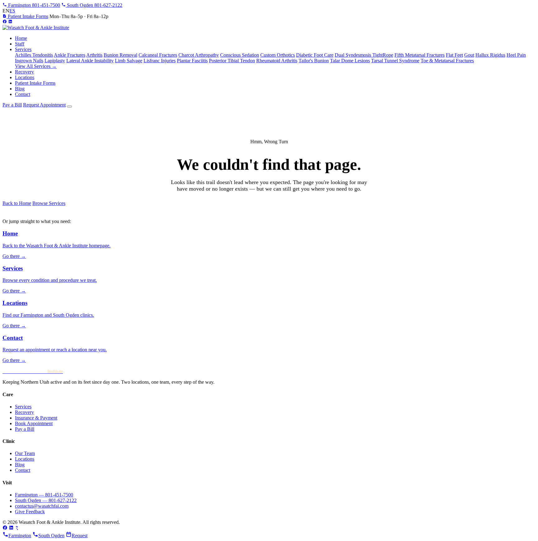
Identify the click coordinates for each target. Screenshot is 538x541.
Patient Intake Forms (27, 16)
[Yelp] (17, 528)
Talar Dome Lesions (350, 60)
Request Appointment (44, 104)
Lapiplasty (55, 60)
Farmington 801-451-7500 (33, 5)
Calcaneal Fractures (158, 55)
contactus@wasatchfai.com (41, 506)
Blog (20, 88)
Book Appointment (34, 423)
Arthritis (94, 55)
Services (23, 49)
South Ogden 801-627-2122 (94, 5)
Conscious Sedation (239, 55)
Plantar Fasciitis (192, 60)
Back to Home (16, 203)
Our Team (25, 453)
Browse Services (48, 203)
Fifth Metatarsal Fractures (419, 55)
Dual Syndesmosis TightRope (364, 55)
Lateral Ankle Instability (90, 60)
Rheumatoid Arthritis (276, 60)
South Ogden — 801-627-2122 (46, 500)
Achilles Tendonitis (34, 55)
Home (21, 38)
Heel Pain (516, 55)
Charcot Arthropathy (198, 55)
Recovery (24, 71)
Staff (19, 43)
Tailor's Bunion (314, 60)
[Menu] (69, 106)
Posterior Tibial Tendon (232, 60)
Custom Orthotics (277, 55)
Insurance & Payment (36, 417)
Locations (24, 77)
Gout (469, 55)
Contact (22, 94)
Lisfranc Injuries (160, 60)
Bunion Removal (120, 55)
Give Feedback (30, 511)
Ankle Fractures (69, 55)
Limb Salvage (128, 60)
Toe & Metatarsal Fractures (447, 60)
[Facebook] (4, 22)
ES (12, 10)
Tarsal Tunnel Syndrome (395, 60)
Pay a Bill (12, 104)
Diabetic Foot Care (314, 55)
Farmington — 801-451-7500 (44, 494)
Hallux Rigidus (490, 55)
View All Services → (36, 66)
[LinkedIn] (10, 22)
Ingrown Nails (29, 60)
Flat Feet (454, 55)
